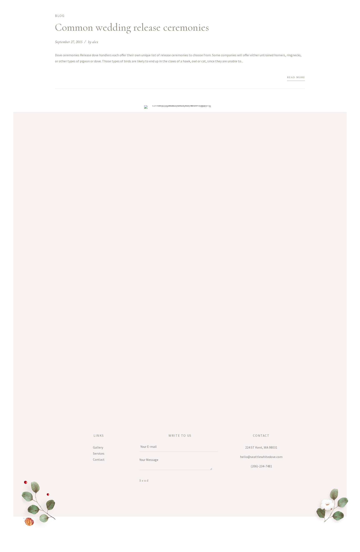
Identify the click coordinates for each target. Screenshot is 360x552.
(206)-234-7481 (261, 466)
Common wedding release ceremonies (132, 27)
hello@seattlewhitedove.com (261, 457)
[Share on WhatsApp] (69, 78)
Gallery (98, 447)
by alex (93, 42)
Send (144, 480)
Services (98, 453)
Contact (99, 459)
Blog (59, 16)
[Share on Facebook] (56, 78)
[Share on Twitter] (62, 78)
